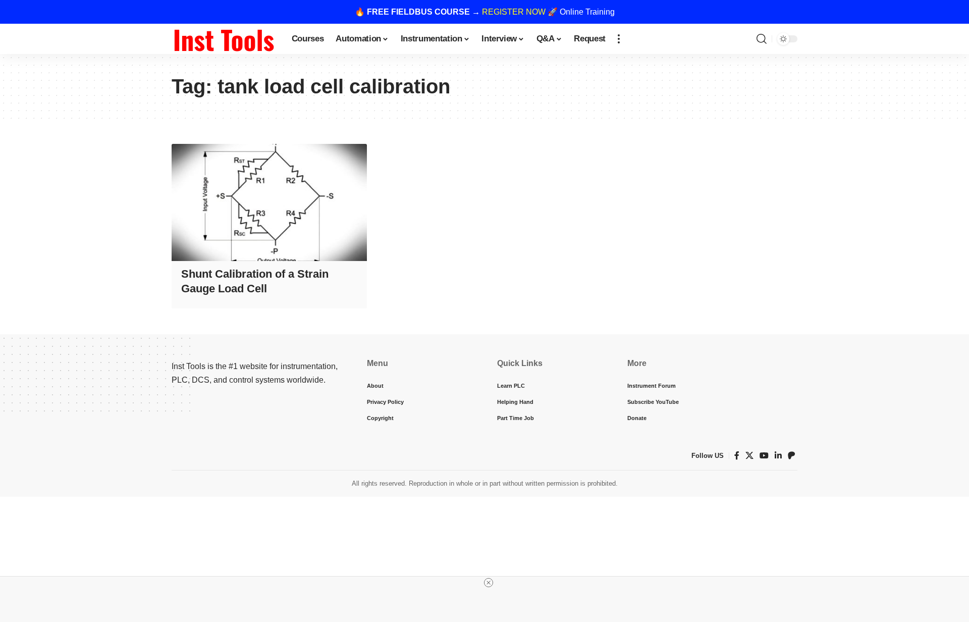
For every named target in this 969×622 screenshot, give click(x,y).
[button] (619, 39)
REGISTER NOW (514, 12)
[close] (488, 582)
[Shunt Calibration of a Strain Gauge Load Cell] (269, 202)
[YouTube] (764, 455)
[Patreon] (791, 455)
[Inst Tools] (224, 39)
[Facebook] (737, 455)
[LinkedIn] (778, 455)
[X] (749, 455)
